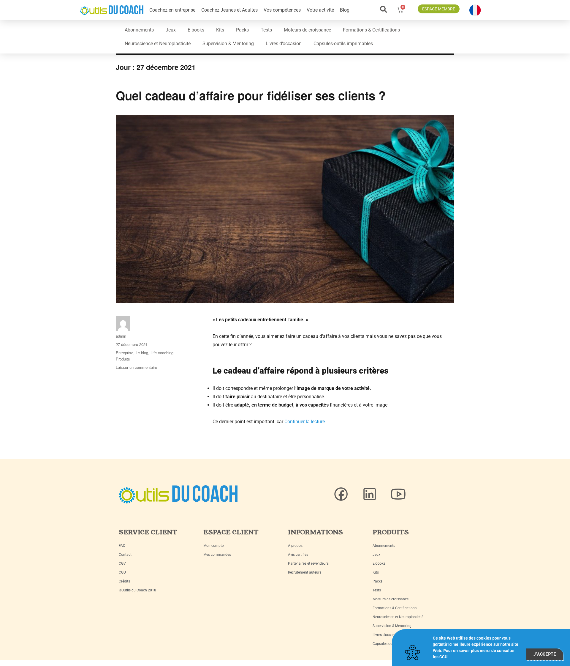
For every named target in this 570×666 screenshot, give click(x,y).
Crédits (124, 581)
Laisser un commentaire (136, 367)
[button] (383, 9)
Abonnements (139, 30)
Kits (220, 30)
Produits (123, 359)
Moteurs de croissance (307, 30)
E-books (196, 30)
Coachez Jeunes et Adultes (229, 10)
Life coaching (162, 352)
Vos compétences (282, 10)
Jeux (171, 30)
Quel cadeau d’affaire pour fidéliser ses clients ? (251, 95)
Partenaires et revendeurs (308, 563)
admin (121, 336)
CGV (122, 563)
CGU (122, 572)
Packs (242, 30)
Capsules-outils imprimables (343, 43)
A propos (295, 546)
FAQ (122, 546)
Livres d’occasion (284, 43)
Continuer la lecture (304, 421)
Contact (125, 554)
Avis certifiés (298, 554)
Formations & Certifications (371, 30)
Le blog (142, 352)
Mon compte (213, 546)
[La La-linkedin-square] (369, 494)
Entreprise (124, 352)
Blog (344, 10)
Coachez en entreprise (172, 10)
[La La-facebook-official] (341, 494)
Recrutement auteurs (304, 572)
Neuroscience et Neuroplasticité (158, 43)
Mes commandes (217, 554)
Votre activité (320, 10)
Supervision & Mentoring (228, 43)
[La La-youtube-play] (398, 494)
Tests (266, 30)
